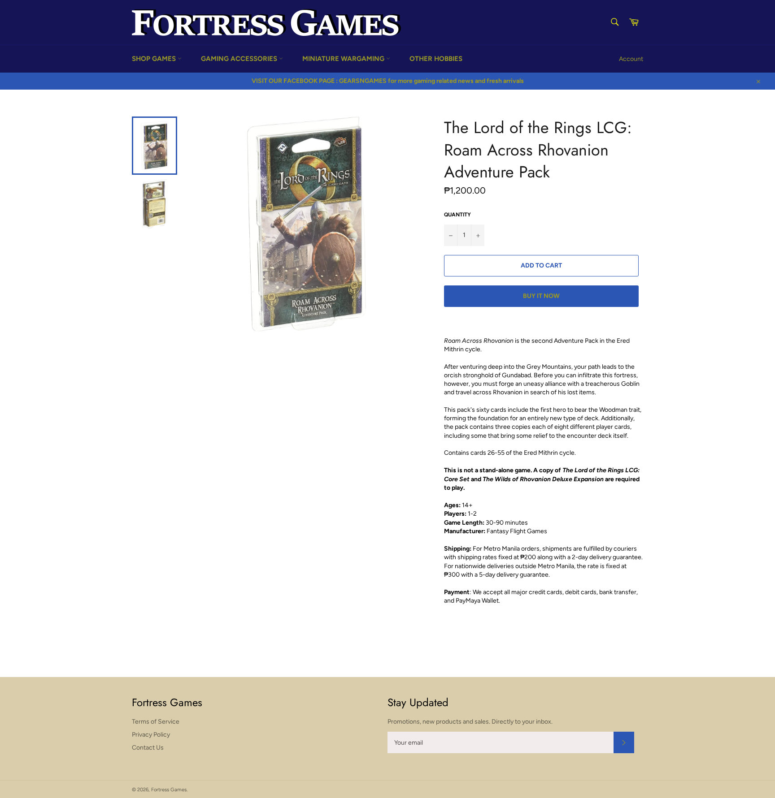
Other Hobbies (435, 59)
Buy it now (541, 296)
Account (631, 59)
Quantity (457, 214)
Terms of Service (155, 721)
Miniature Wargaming (344, 59)
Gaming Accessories (240, 59)
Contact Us (148, 747)
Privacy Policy (151, 734)
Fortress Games (169, 789)
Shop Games (155, 59)
